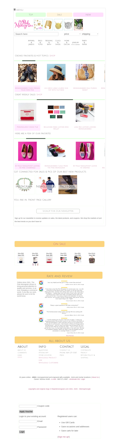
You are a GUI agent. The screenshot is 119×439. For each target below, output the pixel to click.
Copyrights (86, 350)
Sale (59, 14)
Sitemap (82, 389)
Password (41, 427)
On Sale (59, 244)
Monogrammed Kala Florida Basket (85, 89)
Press (62, 355)
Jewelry (75, 43)
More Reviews (70, 335)
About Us (22, 350)
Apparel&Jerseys (31, 42)
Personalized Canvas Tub (27, 127)
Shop (52, 56)
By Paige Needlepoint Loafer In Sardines (85, 167)
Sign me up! (63, 437)
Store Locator (45, 355)
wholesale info (74, 379)
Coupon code (43, 406)
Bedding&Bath (49, 42)
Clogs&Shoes (58, 42)
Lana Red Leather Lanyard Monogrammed (85, 128)
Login (20, 357)
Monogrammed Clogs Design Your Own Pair (27, 89)
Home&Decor (67, 42)
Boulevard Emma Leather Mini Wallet (56, 128)
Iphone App (43, 353)
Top (31, 14)
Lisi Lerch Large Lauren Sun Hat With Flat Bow (56, 89)
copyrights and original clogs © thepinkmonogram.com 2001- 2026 (53, 389)
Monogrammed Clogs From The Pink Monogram (56, 167)
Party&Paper (84, 42)
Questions (43, 350)
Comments (22, 353)
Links (20, 355)
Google (88, 389)
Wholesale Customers (48, 363)
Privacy (84, 353)
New (88, 14)
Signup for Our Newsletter (58, 211)
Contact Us (65, 350)
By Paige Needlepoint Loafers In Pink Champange (27, 167)
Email (39, 421)
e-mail (53, 379)
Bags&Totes (40, 42)
